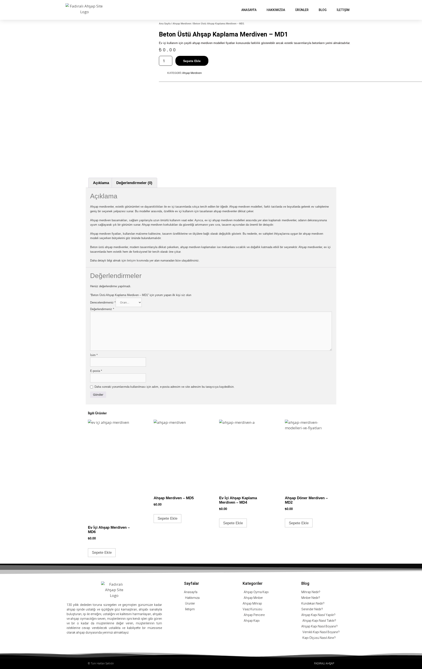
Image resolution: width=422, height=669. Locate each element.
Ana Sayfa (165, 23)
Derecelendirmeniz (103, 302)
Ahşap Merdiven (182, 23)
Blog (323, 10)
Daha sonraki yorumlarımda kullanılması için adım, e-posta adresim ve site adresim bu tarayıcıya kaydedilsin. (165, 386)
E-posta (96, 371)
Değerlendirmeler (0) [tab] (134, 183)
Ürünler (302, 10)
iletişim (132, 260)
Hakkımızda (276, 10)
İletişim (343, 10)
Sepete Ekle (192, 61)
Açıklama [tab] (101, 183)
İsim (94, 355)
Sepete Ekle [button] (102, 552)
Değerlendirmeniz (102, 309)
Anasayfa (248, 10)
